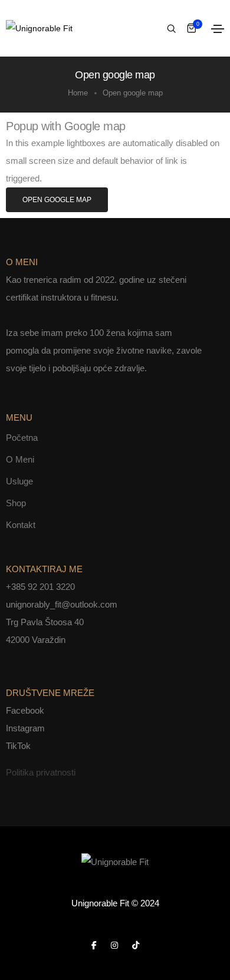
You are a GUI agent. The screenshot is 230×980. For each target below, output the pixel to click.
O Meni (20, 459)
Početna (22, 438)
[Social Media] (94, 945)
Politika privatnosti (40, 772)
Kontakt (20, 525)
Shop (16, 503)
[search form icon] (169, 29)
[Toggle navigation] (217, 29)
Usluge (19, 481)
